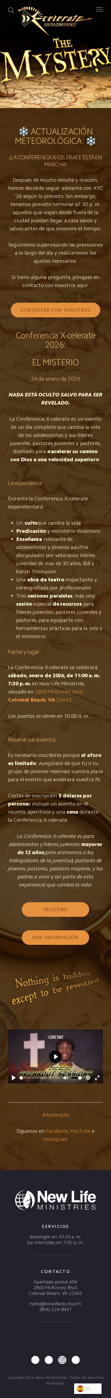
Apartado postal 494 (55, 1282)
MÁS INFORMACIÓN (55, 938)
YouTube (80, 1131)
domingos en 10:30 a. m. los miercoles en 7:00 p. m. (55, 1239)
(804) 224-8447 (55, 1309)
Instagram (55, 1139)
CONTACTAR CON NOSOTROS (55, 310)
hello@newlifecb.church (55, 1304)
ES (88, 1389)
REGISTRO (55, 909)
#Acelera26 (55, 1114)
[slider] (33, 1077)
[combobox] (88, 1388)
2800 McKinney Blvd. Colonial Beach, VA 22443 (55, 1290)
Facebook (57, 1131)
